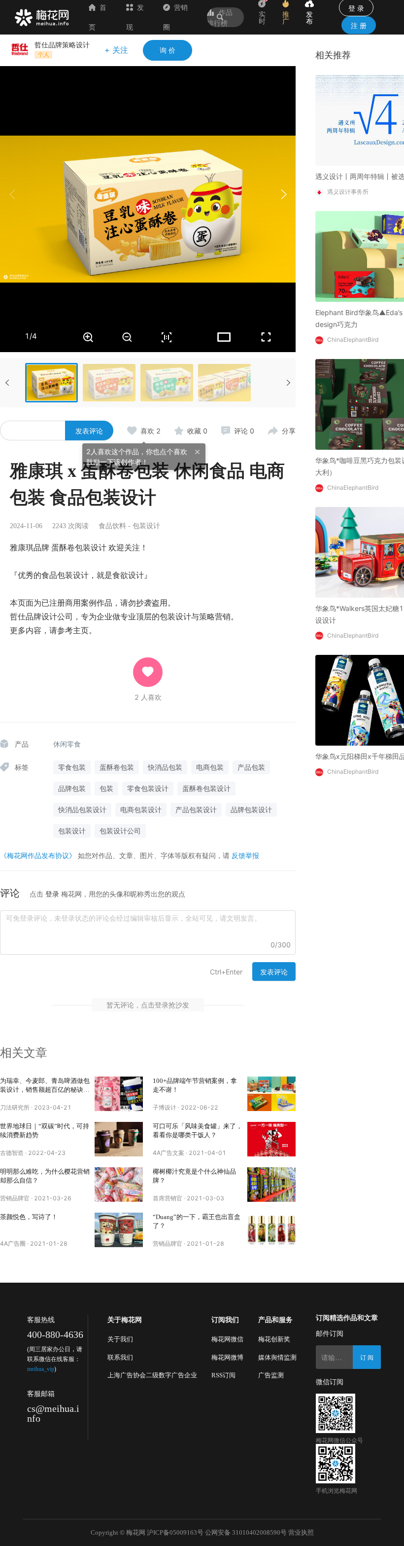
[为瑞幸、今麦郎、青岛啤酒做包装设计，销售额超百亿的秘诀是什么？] (119, 1094)
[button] (283, 194)
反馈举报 (245, 855)
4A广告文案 (168, 1152)
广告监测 (271, 1375)
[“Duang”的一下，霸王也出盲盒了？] (271, 1230)
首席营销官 (167, 1198)
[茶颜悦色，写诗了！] (119, 1230)
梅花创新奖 (274, 1339)
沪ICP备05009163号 (175, 1532)
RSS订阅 (223, 1375)
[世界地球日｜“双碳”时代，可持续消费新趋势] (119, 1139)
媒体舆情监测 (277, 1357)
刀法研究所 (15, 1107)
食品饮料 (112, 526)
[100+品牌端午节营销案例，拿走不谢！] (271, 1094)
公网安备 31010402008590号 (246, 1532)
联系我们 (120, 1357)
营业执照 (301, 1532)
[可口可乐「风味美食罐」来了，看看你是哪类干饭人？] (271, 1139)
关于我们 (120, 1339)
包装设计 (146, 526)
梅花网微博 (227, 1357)
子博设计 (164, 1107)
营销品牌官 (15, 1198)
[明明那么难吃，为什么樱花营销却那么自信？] (119, 1184)
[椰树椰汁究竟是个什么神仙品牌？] (271, 1184)
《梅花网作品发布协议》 (38, 855)
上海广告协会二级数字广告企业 (152, 1375)
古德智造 (12, 1152)
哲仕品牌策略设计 (62, 44)
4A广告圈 (13, 1243)
